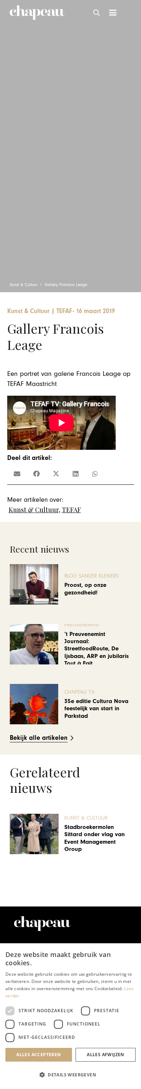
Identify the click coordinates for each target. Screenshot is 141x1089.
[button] (97, 12)
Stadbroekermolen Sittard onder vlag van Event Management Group (94, 838)
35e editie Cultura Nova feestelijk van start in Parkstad (96, 709)
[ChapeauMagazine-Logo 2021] (37, 12)
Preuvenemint (82, 625)
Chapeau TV (79, 692)
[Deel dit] (36, 473)
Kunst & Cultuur (34, 509)
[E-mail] (17, 473)
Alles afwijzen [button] (105, 1054)
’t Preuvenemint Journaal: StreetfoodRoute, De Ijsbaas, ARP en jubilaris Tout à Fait (96, 649)
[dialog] (70, 1016)
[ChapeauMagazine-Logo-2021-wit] (42, 923)
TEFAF (71, 509)
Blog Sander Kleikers (91, 576)
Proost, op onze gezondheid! (85, 588)
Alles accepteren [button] (38, 1054)
